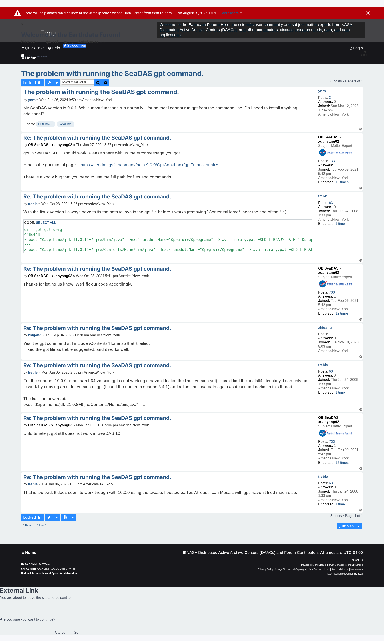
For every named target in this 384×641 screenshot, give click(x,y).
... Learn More (228, 13)
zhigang (325, 327)
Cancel (60, 632)
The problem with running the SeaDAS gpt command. (112, 73)
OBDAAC (45, 124)
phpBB (318, 564)
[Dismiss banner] (368, 13)
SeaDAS (66, 124)
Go (76, 632)
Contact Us (356, 560)
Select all (46, 222)
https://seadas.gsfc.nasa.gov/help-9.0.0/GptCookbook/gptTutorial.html (147, 164)
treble (323, 196)
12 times (342, 182)
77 (331, 334)
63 (331, 203)
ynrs (322, 91)
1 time (340, 224)
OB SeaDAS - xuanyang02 (50, 145)
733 (332, 161)
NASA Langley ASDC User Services (56, 568)
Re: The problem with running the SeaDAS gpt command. (97, 137)
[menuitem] (250, 552)
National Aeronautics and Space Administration (49, 573)
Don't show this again (36, 56)
